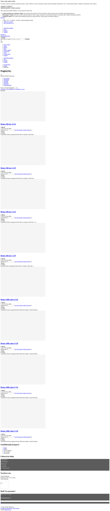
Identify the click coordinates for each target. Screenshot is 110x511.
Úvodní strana (7, 54)
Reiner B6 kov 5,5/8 (8, 256)
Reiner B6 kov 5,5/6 (8, 212)
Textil (5, 52)
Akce (5, 29)
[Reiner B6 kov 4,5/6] (23, 121)
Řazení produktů (5, 87)
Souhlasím (9, 6)
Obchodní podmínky (8, 28)
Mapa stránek (16, 508)
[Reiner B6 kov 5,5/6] (23, 208)
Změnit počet (4, 130)
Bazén (5, 46)
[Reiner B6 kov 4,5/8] (23, 164)
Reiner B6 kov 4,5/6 (8, 124)
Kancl (5, 48)
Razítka (5, 47)
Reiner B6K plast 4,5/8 (9, 343)
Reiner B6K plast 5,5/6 (9, 387)
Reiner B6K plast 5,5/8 (9, 431)
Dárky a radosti (7, 50)
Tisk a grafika (7, 44)
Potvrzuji (3, 17)
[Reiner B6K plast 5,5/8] (23, 428)
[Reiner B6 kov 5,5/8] (23, 252)
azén (5, 447)
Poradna (5, 32)
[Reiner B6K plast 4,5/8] (23, 340)
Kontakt (5, 30)
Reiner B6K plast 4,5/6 (9, 299)
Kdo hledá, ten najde (5, 39)
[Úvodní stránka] (5, 36)
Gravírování (6, 51)
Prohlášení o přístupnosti (6, 508)
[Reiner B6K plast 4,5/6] (23, 296)
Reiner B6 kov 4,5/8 (8, 168)
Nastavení (3, 6)
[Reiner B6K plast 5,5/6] (23, 384)
